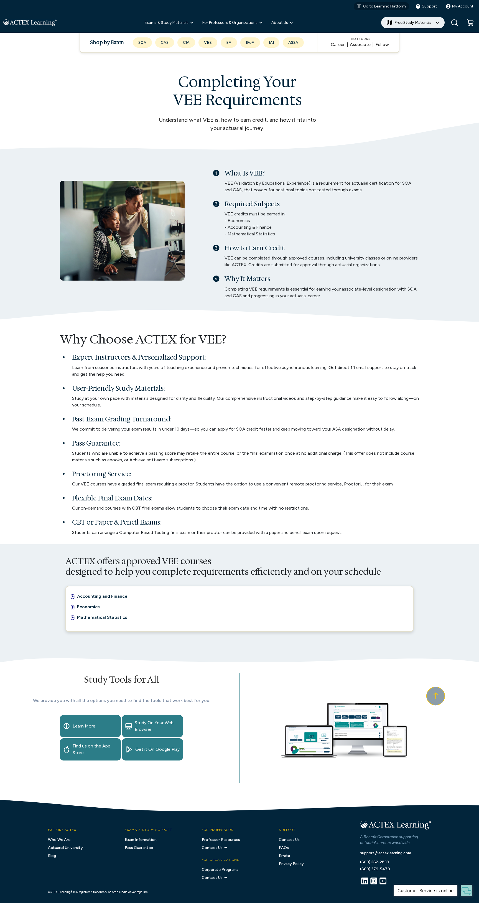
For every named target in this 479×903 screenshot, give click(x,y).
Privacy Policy (291, 863)
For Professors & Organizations (230, 22)
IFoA (250, 42)
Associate (360, 44)
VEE (208, 42)
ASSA (293, 42)
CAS (165, 42)
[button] (470, 22)
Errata (284, 855)
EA (228, 42)
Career (338, 44)
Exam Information (141, 839)
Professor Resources (221, 839)
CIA (186, 42)
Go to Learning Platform (384, 6)
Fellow (382, 44)
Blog (52, 855)
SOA (142, 42)
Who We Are (59, 839)
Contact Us (212, 847)
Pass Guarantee (139, 847)
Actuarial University (65, 847)
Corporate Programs (220, 869)
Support (429, 6)
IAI (271, 42)
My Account (462, 6)
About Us (279, 22)
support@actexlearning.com (385, 853)
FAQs (284, 847)
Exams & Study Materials (166, 22)
